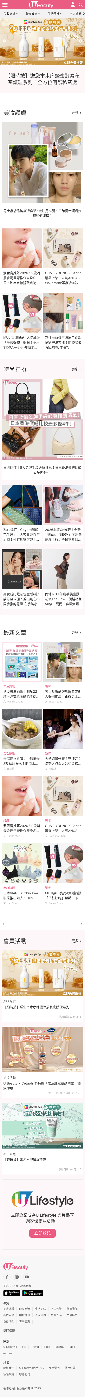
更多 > (76, 113)
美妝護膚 (9, 13)
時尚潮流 (31, 13)
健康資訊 (72, 1308)
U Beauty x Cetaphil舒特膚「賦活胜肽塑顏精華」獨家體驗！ (42, 1085)
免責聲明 (54, 1367)
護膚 (48, 686)
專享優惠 (24, 1321)
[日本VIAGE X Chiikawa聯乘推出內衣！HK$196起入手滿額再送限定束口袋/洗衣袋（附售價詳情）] (22, 863)
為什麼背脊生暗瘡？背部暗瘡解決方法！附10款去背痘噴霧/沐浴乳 (63, 342)
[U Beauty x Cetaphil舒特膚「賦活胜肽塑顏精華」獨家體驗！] (42, 1049)
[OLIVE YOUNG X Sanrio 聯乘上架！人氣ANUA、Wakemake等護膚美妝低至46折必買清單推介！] (63, 796)
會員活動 (8, 1321)
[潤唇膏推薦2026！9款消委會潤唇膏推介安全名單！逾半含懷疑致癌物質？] (22, 796)
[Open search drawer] (80, 4)
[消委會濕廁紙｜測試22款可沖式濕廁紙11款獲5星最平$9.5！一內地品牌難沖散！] (22, 662)
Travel (35, 1346)
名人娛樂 (75, 13)
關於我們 (8, 1367)
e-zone (8, 1353)
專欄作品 (56, 1315)
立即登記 (42, 1233)
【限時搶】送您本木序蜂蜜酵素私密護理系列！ (38, 1007)
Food (47, 1346)
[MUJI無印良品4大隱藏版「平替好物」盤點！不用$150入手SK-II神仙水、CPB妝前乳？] (63, 863)
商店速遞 (9, 887)
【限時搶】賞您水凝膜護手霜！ (26, 1160)
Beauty (59, 1346)
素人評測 (40, 1315)
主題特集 (72, 1315)
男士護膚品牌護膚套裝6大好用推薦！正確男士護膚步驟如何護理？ (63, 696)
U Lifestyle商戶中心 (31, 1367)
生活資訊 (9, 686)
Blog (72, 1346)
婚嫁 (48, 753)
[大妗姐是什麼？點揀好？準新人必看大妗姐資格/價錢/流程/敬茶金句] (63, 729)
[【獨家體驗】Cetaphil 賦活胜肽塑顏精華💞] (42, 41)
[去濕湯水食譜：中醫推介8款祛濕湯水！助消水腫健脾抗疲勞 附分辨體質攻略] (22, 729)
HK (24, 1346)
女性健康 (9, 753)
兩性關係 (8, 1315)
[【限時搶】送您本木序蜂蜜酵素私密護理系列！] (42, 973)
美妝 (48, 820)
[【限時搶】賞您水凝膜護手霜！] (42, 1126)
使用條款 (70, 1367)
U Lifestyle (10, 1346)
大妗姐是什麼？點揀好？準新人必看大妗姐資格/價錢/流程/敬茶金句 (63, 764)
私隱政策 (8, 1374)
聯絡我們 (24, 1374)
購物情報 (24, 1315)
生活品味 (53, 13)
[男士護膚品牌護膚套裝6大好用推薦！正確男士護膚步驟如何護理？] (63, 662)
